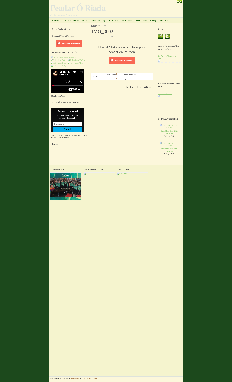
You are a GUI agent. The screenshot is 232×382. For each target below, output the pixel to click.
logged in (119, 74)
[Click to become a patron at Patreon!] (122, 64)
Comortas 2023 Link (165, 94)
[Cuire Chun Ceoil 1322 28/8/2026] (169, 128)
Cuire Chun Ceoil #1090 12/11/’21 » (139, 87)
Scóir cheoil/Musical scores (120, 20)
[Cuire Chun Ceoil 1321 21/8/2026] (169, 146)
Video (137, 20)
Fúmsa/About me (72, 20)
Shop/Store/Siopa (98, 20)
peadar (114, 36)
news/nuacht (164, 20)
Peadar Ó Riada (77, 7)
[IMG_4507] (122, 174)
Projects (85, 20)
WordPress (75, 378)
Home (93, 26)
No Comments (148, 36)
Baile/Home (57, 20)
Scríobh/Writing (149, 20)
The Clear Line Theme (91, 378)
